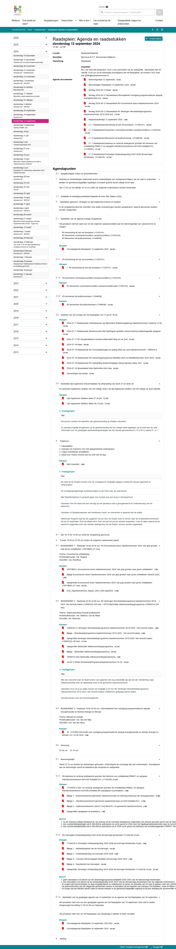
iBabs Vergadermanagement (133, 947)
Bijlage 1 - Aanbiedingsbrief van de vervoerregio (90, 848)
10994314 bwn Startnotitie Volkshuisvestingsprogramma (93, 657)
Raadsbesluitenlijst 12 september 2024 (107, 119)
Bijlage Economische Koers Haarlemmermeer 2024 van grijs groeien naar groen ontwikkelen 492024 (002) (111, 575)
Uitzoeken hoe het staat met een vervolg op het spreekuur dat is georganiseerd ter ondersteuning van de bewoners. (106, 505)
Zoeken (102, 7)
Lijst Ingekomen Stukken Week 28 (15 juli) (88, 403)
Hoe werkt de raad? (28, 22)
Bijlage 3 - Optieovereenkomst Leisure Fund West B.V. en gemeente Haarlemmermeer (106, 806)
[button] (159, 12)
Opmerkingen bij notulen (80, 373)
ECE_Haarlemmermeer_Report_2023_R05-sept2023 (92, 591)
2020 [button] (15, 304)
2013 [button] (15, 352)
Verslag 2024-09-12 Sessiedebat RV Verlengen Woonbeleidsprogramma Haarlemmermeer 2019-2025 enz (118, 112)
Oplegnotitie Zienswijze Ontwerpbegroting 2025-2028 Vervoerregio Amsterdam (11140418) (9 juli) (112, 869)
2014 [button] (15, 345)
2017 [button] (15, 325)
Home (29, 30)
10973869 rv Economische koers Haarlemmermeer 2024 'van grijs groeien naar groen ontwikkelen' (112, 569)
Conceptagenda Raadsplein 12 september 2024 (90, 249)
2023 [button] (15, 283)
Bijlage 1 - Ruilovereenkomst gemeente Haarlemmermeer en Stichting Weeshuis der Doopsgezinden (113, 796)
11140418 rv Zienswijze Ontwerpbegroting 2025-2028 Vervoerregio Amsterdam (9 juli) (106, 843)
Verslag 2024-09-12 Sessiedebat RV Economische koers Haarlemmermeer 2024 (122, 104)
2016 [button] (15, 331)
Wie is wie (84, 20)
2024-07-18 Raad (77, 344)
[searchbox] (127, 12)
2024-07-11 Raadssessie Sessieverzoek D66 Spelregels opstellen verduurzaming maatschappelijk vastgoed (112, 332)
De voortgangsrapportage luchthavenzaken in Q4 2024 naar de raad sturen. (94, 491)
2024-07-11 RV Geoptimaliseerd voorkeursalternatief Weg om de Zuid (100, 339)
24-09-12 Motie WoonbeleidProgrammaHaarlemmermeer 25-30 (97, 662)
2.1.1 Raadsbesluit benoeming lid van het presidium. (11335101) (119, 125)
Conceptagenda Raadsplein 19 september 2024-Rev (92, 923)
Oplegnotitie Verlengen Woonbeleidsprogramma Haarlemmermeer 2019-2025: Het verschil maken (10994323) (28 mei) (107, 639)
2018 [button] (15, 318)
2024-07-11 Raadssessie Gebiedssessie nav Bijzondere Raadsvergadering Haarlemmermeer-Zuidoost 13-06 (112, 324)
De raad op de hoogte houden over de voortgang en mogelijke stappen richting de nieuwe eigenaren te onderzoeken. (106, 483)
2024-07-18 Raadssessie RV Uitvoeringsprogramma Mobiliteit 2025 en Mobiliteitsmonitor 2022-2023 (113, 358)
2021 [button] (15, 297)
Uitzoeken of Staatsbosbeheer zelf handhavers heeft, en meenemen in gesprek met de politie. (102, 513)
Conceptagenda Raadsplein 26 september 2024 (90, 928)
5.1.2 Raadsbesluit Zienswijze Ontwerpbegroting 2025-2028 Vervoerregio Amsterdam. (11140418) (118, 155)
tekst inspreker (75, 464)
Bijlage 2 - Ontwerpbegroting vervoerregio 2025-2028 (92, 854)
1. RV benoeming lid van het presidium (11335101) (91, 268)
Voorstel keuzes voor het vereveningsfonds (79, 698)
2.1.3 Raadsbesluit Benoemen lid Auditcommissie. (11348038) (118, 138)
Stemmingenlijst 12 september (104, 80)
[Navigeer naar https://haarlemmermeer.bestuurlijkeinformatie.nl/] (18, 10)
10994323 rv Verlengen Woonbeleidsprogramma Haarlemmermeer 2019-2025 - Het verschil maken (112, 628)
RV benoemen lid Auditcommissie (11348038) (89, 304)
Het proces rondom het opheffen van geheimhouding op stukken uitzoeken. (94, 421)
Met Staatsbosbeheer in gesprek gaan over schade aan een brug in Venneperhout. (97, 497)
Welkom (16, 20)
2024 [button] (15, 51)
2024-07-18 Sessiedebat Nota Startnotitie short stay (92, 368)
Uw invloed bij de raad (102, 22)
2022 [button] (15, 290)
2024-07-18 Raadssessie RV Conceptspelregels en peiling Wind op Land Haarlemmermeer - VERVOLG (110, 351)
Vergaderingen (51, 20)
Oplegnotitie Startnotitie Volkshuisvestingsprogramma (92, 646)
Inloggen (156, 947)
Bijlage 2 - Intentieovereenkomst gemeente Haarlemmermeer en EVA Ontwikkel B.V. (105, 801)
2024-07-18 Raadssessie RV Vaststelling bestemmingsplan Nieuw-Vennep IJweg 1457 (107, 363)
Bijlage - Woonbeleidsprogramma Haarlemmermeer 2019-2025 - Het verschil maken (105, 633)
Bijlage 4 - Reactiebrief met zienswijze (86, 864)
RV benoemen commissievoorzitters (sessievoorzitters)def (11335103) (100, 286)
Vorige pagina (155, 38)
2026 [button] (15, 38)
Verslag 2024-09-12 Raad (102, 90)
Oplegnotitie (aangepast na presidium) (85, 811)
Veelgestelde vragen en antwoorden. (129, 22)
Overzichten (67, 20)
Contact (159, 20)
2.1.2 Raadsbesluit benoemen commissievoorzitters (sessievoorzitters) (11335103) (123, 131)
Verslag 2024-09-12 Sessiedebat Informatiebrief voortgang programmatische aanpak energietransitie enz (123, 96)
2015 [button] (15, 338)
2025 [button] (15, 45)
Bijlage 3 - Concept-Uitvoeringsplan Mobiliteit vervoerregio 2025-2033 (99, 859)
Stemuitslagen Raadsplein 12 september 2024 (111, 85)
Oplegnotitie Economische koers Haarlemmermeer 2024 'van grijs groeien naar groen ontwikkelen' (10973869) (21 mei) (107, 584)
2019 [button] (15, 311)
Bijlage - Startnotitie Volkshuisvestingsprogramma (91, 652)
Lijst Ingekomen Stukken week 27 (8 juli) (87, 398)
